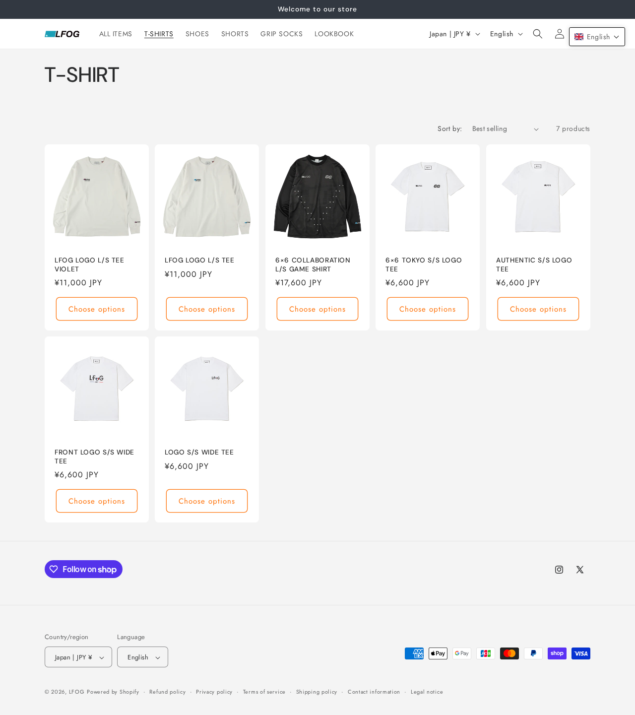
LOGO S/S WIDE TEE (199, 453)
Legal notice (427, 692)
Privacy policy (214, 692)
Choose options (96, 309)
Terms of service (264, 692)
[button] (538, 34)
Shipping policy (317, 692)
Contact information (374, 692)
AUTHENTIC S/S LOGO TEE (534, 264)
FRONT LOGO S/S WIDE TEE (94, 457)
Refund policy (167, 692)
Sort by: (450, 128)
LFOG (77, 692)
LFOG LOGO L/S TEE (200, 260)
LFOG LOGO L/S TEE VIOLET (90, 264)
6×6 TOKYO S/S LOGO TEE (423, 264)
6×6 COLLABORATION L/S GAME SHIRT (313, 264)
